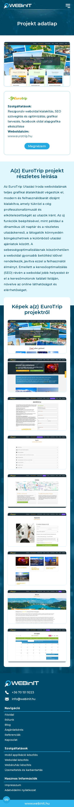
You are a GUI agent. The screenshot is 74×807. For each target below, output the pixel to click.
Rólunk (9, 719)
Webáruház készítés (18, 765)
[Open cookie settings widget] (6, 799)
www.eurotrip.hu (20, 136)
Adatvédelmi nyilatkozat (20, 790)
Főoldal (9, 714)
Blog (8, 724)
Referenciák (12, 734)
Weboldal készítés (17, 760)
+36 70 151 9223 (23, 692)
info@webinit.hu (23, 699)
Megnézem (37, 146)
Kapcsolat (11, 739)
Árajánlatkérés (14, 729)
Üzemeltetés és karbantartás (24, 770)
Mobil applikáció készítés (21, 755)
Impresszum (13, 785)
